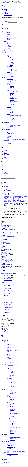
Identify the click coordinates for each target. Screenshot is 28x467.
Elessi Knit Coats (5, 249)
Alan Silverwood (11, 123)
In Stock (6, 189)
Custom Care (4, 299)
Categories (6, 462)
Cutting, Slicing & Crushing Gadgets (16, 139)
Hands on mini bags (6, 266)
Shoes (8, 72)
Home (2, 17)
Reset (6, 182)
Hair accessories (14, 80)
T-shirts (12, 104)
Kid (5, 41)
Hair (11, 67)
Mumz (8, 48)
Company (3, 282)
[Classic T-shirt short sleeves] (14, 236)
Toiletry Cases (13, 70)
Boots (11, 73)
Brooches (9, 34)
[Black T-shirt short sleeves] (14, 229)
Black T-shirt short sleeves (7, 231)
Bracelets (9, 32)
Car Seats (9, 44)
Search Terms (7, 293)
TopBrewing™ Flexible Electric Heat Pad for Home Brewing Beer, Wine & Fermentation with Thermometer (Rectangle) (15, 202)
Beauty (8, 84)
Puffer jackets (13, 98)
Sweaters (12, 63)
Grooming (9, 66)
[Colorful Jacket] (14, 242)
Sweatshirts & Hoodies (15, 101)
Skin (11, 69)
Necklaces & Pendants (12, 38)
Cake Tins (12, 128)
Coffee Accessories (11, 133)
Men (5, 52)
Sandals (12, 74)
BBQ (8, 132)
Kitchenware (7, 130)
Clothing (9, 45)
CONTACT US (8, 15)
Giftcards (12, 118)
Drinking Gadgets (8, 30)
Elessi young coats (5, 255)
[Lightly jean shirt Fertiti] (14, 271)
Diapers (9, 46)
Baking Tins (13, 126)
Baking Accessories (15, 125)
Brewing (6, 28)
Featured (6, 187)
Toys (8, 49)
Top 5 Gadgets (7, 129)
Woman (6, 77)
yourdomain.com (8, 280)
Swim (11, 65)
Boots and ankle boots (15, 115)
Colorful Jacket (4, 243)
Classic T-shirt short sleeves (7, 238)
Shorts (11, 62)
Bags (8, 55)
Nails (11, 88)
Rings (8, 39)
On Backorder (7, 190)
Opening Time (4, 315)
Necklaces (12, 111)
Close (2, 24)
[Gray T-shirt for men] (14, 259)
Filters (2, 19)
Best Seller (6, 309)
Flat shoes (12, 116)
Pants (11, 59)
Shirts (11, 60)
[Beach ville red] (14, 224)
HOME (5, 9)
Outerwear (12, 58)
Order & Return (8, 295)
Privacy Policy (7, 288)
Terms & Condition (8, 290)
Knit (11, 95)
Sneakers (12, 76)
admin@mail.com (8, 278)
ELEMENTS (7, 12)
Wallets (12, 81)
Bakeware (6, 122)
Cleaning (9, 136)
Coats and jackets (14, 91)
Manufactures (7, 312)
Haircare (12, 86)
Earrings (9, 37)
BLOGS (6, 13)
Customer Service (8, 302)
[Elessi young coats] (14, 253)
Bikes (8, 42)
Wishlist (6, 465)
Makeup (12, 87)
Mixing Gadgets (11, 135)
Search (2, 325)
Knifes (8, 137)
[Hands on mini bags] (14, 264)
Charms (9, 35)
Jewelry (6, 31)
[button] (3, 222)
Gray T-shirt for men (6, 260)
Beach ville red (4, 225)
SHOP (5, 10)
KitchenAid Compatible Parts (11, 51)
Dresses (12, 93)
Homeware (6, 140)
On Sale (6, 186)
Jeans (11, 94)
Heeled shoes (13, 119)
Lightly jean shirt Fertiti (6, 273)
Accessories (10, 53)
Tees (11, 105)
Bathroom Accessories (12, 142)
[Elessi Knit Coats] (14, 248)
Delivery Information (9, 285)
